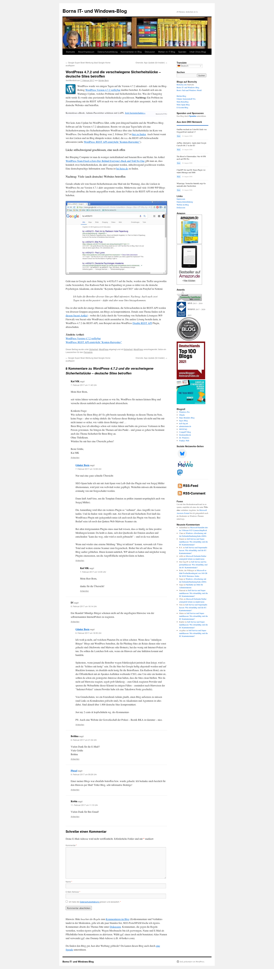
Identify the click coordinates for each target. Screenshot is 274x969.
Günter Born (103, 80)
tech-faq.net (183, 423)
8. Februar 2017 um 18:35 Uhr (88, 633)
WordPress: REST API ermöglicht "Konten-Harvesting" (112, 141)
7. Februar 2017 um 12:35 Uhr (93, 571)
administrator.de (185, 426)
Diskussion (150, 51)
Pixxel (74, 770)
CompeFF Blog (185, 432)
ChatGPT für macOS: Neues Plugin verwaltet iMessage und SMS (191, 171)
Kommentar (71, 845)
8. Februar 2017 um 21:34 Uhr (84, 740)
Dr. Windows (184, 437)
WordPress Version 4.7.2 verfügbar (102, 89)
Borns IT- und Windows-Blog (94, 10)
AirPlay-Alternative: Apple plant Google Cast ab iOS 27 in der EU (191, 144)
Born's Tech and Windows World (189, 90)
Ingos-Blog (183, 420)
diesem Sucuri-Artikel (77, 315)
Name (69, 881)
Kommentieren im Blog (131, 51)
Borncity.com (182, 84)
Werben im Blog (183, 204)
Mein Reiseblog (183, 101)
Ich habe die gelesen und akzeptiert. (95, 901)
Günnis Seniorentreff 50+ (186, 99)
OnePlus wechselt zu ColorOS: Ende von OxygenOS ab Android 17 (192, 130)
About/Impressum (86, 51)
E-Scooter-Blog (182, 107)
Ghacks (182, 414)
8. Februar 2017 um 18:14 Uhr (84, 606)
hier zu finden (139, 134)
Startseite (70, 51)
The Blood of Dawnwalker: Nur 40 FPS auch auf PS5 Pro (191, 157)
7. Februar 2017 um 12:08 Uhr (88, 469)
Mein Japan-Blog (183, 104)
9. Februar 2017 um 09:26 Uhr (84, 774)
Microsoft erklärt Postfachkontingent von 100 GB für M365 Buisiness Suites (193, 573)
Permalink (88, 352)
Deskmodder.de (185, 435)
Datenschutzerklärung (107, 51)
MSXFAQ (183, 429)
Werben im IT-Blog (166, 51)
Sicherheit (93, 349)
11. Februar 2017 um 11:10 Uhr (84, 805)
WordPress (103, 349)
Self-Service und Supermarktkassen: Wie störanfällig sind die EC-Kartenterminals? (193, 542)
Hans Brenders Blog (187, 417)
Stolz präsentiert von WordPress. (192, 961)
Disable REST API (142, 323)
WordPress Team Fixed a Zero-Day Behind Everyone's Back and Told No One (105, 161)
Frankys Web (184, 440)
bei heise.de (122, 168)
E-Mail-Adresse (73, 891)
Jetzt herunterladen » (135, 112)
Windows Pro (184, 412)
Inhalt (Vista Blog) (197, 51)
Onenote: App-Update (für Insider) (151, 62)
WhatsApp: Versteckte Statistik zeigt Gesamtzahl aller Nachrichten (191, 184)
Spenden (182, 51)
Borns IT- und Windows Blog (188, 87)
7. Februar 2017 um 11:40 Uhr (84, 385)
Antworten (75, 457)
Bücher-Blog (181, 96)
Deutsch (184, 66)
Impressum (181, 199)
